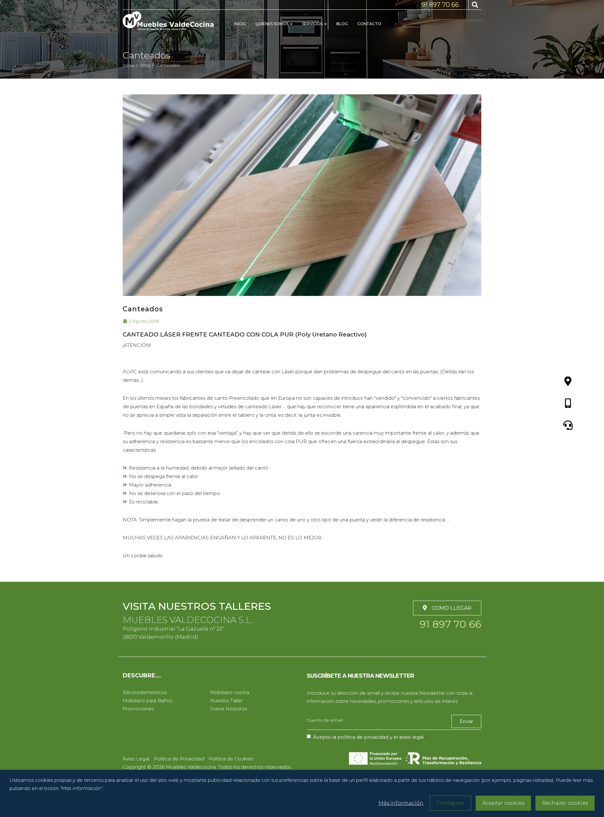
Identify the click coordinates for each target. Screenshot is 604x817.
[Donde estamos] (568, 382)
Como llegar (452, 608)
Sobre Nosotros (228, 709)
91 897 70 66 (440, 4)
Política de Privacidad (179, 758)
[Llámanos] (568, 404)
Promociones (138, 709)
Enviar (466, 721)
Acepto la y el (368, 737)
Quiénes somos (272, 23)
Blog (342, 23)
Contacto (369, 23)
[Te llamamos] (568, 426)
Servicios (313, 23)
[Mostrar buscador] (475, 5)
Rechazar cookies (565, 803)
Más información (400, 803)
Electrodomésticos (145, 692)
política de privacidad (363, 737)
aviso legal (411, 737)
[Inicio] (168, 20)
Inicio (240, 23)
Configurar (450, 803)
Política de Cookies (231, 758)
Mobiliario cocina (229, 692)
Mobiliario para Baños (147, 700)
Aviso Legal (136, 758)
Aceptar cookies (503, 803)
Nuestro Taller (226, 700)
